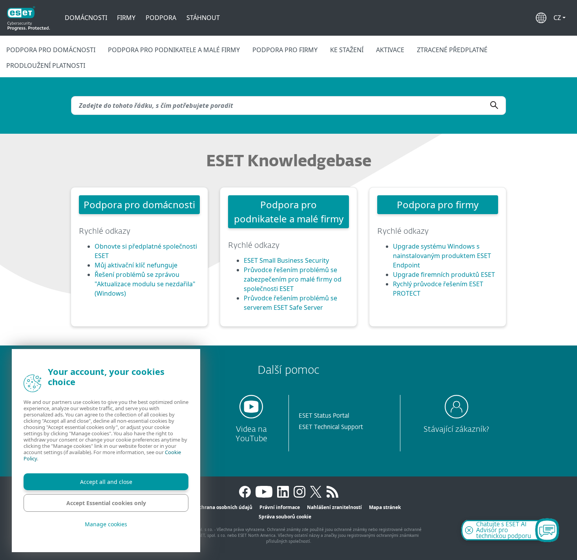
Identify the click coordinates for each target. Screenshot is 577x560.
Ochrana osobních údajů (223, 507)
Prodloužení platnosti (45, 65)
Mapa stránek (385, 507)
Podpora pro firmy (285, 49)
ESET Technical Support (331, 427)
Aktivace (390, 49)
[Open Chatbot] (547, 530)
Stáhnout (203, 17)
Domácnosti (86, 17)
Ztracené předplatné (452, 49)
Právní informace (279, 507)
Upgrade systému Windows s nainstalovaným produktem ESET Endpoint (442, 255)
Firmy (126, 17)
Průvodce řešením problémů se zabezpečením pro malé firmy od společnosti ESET (292, 279)
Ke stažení (346, 49)
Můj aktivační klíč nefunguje (136, 265)
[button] (559, 17)
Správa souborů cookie (285, 516)
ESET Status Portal (324, 416)
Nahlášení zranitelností (334, 507)
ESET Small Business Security (286, 260)
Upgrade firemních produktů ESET (444, 274)
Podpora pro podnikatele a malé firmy (174, 49)
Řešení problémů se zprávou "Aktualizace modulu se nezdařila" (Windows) (145, 284)
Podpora (161, 17)
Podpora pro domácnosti (50, 49)
